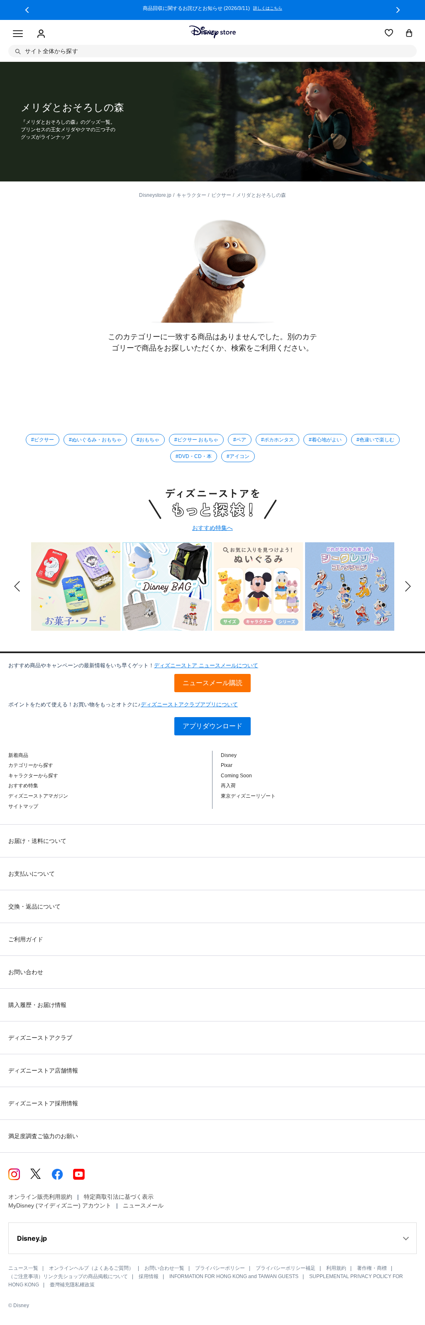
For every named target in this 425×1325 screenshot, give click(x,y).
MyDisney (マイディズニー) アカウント (59, 1205)
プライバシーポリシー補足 (285, 1268)
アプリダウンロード (212, 726)
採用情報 (149, 1276)
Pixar (226, 765)
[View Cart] (409, 33)
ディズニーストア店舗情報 (43, 1070)
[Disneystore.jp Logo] (212, 32)
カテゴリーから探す (30, 765)
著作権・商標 (372, 1268)
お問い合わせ (25, 972)
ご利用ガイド (25, 939)
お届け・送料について (37, 841)
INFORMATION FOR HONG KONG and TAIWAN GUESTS (233, 1276)
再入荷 (228, 786)
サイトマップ (23, 806)
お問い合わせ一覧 (164, 1268)
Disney (229, 755)
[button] (27, 10)
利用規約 (336, 1268)
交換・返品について (34, 906)
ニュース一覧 (23, 1268)
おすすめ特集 (23, 786)
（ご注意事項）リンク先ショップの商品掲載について (68, 1276)
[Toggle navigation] (17, 34)
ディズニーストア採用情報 (43, 1103)
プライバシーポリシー (220, 1268)
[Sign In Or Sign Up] (41, 34)
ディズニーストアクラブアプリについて (189, 704)
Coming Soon (236, 776)
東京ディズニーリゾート (248, 796)
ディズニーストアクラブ (40, 1037)
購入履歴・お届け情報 (37, 1005)
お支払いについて (31, 873)
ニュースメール (143, 1205)
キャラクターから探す (33, 776)
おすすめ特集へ (212, 527)
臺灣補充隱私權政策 (72, 1285)
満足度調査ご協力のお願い (43, 1136)
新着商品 (18, 755)
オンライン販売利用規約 (40, 1196)
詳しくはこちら (267, 8)
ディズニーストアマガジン (38, 796)
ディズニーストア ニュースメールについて (206, 665)
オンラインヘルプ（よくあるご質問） (91, 1268)
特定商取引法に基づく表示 (119, 1196)
